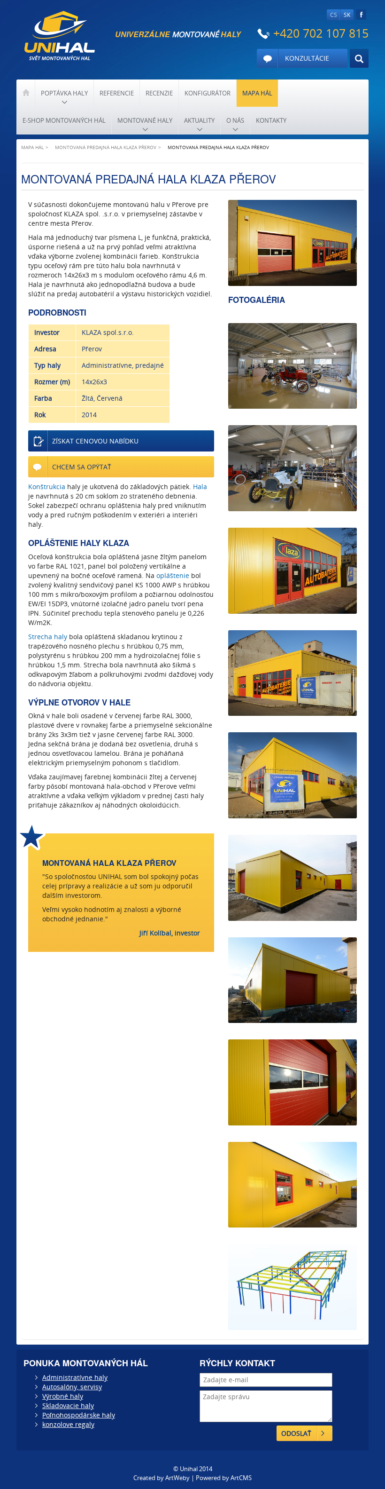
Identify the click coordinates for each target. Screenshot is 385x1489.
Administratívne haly (75, 1377)
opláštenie (172, 575)
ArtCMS (241, 1477)
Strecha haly (47, 636)
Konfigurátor (208, 93)
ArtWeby (177, 1477)
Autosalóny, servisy (72, 1386)
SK (347, 15)
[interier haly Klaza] (292, 366)
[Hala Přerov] (292, 980)
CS (333, 15)
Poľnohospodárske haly (78, 1414)
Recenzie (159, 93)
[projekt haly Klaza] (292, 1287)
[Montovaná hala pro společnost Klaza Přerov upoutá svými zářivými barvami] (292, 1185)
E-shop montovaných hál (64, 120)
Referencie (117, 93)
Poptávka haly (64, 93)
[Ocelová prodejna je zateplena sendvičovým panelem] (292, 878)
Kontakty (271, 120)
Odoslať (296, 1433)
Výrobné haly (62, 1396)
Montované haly (144, 120)
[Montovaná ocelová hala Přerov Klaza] (292, 1082)
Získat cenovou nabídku (95, 440)
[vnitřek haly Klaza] (292, 468)
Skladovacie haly (68, 1405)
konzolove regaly (68, 1424)
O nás (235, 120)
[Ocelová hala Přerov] (292, 775)
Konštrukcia (46, 486)
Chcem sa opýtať (81, 466)
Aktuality (199, 120)
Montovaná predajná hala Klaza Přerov (105, 147)
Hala (200, 486)
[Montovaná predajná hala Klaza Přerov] (292, 243)
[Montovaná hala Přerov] (292, 571)
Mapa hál (257, 93)
